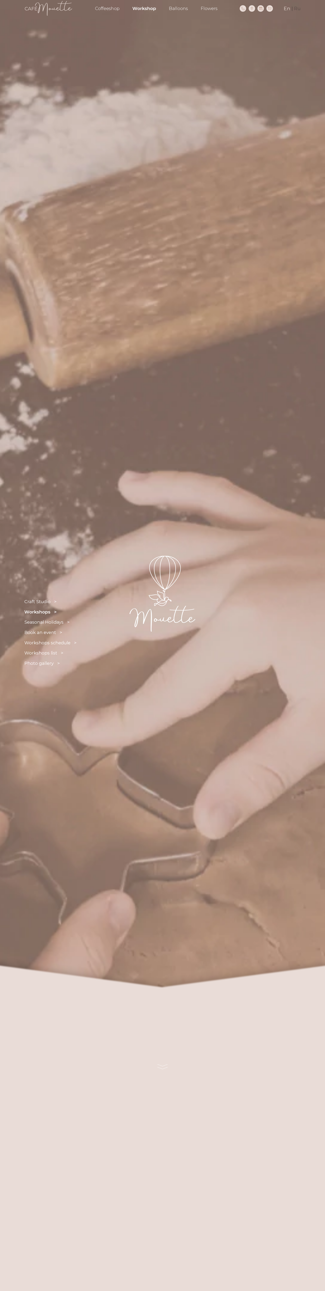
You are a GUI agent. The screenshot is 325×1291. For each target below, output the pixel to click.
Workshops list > (43, 653)
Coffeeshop (107, 8)
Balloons (178, 8)
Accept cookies (78, 1276)
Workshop (144, 8)
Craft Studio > (40, 601)
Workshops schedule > (50, 643)
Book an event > (43, 632)
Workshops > (40, 612)
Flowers (209, 8)
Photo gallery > (42, 663)
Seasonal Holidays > (47, 622)
